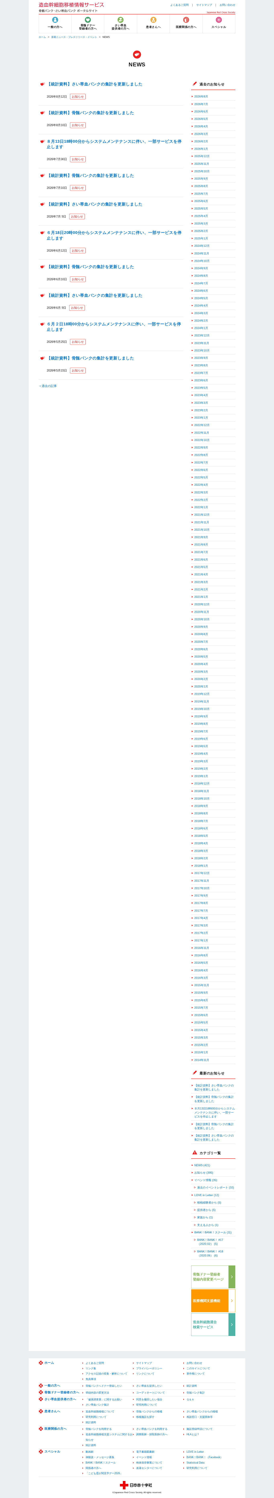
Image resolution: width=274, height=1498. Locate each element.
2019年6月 (201, 738)
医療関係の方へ (56, 1428)
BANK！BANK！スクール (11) (213, 1232)
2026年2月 (201, 141)
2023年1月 (201, 417)
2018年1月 (201, 865)
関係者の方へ (93, 1468)
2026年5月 (201, 118)
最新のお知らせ (212, 1073)
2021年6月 (201, 559)
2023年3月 (201, 402)
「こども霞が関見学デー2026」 (104, 1473)
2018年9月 (201, 806)
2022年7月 (201, 462)
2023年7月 (201, 372)
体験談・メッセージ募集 (100, 1457)
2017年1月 (201, 940)
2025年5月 (201, 208)
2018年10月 (202, 798)
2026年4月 (201, 126)
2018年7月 (201, 821)
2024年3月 (201, 313)
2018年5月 (201, 835)
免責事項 (91, 1379)
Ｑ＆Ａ (190, 1399)
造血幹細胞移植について (100, 1411)
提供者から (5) (206, 1210)
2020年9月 (201, 626)
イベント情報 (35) (205, 1180)
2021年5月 (201, 567)
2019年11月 (201, 701)
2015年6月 (201, 1015)
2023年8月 (201, 365)
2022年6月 (201, 470)
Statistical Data (195, 1462)
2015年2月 (201, 1045)
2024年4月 (201, 305)
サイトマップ (204, 4)
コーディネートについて (150, 1392)
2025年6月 (201, 201)
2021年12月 (202, 514)
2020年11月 (201, 611)
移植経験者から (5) (209, 1202)
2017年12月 (202, 873)
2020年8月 (201, 634)
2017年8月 (201, 903)
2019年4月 (201, 753)
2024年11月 (201, 253)
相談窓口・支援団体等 (200, 1416)
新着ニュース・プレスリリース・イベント (74, 37)
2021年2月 (201, 589)
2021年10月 (202, 529)
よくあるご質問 (179, 4)
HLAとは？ (193, 1434)
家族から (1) (205, 1217)
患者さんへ (52, 1411)
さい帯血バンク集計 (97, 1404)
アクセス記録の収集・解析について (106, 1373)
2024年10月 (202, 260)
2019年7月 (201, 731)
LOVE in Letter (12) (206, 1195)
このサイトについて (198, 1368)
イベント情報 (144, 1457)
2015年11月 (201, 985)
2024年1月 (201, 328)
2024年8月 (201, 275)
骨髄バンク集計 (196, 1392)
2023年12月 (202, 335)
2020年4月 (201, 664)
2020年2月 (201, 679)
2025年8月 (201, 186)
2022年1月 (201, 507)
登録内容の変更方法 (97, 1392)
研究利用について (146, 1404)
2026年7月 (201, 104)
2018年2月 (201, 858)
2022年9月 (201, 447)
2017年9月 (201, 895)
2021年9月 (201, 537)
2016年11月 (201, 947)
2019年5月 (201, 746)
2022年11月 (201, 432)
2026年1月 (201, 148)
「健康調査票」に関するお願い (104, 1399)
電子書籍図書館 (145, 1451)
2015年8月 (201, 1000)
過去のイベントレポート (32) (215, 1187)
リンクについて (145, 1373)
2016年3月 (201, 977)
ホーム (42, 37)
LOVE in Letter (195, 1451)
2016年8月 (201, 955)
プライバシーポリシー (149, 1368)
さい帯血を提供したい (149, 1385)
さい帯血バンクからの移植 (202, 1411)
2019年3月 (201, 761)
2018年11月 (201, 791)
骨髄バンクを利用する (99, 1428)
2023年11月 (201, 343)
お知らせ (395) (203, 1172)
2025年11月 (201, 163)
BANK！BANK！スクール (101, 1462)
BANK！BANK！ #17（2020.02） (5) (210, 1241)
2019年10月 (202, 709)
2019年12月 (202, 693)
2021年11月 (201, 522)
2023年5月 (201, 387)
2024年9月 (201, 268)
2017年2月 (201, 932)
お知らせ (78, 96)
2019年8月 (201, 723)
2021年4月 (201, 574)
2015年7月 (201, 1007)
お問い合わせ (227, 4)
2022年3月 (201, 492)
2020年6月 (201, 649)
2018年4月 (201, 843)
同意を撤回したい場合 (149, 1399)
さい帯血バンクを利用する (151, 1428)
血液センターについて (149, 1468)
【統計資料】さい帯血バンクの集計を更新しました (94, 84)
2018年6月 (201, 828)
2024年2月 (201, 320)
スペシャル (52, 1451)
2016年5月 (201, 962)
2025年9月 (201, 178)
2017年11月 (201, 880)
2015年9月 (201, 992)
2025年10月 (202, 171)
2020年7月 (201, 641)
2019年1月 (201, 776)
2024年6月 (201, 290)
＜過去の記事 (48, 386)
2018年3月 (201, 850)
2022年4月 (201, 484)
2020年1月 (201, 686)
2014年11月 (201, 1060)
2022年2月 (201, 499)
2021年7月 (201, 552)
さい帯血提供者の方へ (60, 1399)
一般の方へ (52, 1385)
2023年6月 (201, 380)
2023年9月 (201, 357)
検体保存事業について (149, 1462)
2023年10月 (202, 350)
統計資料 (192, 1385)
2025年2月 (201, 231)
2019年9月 (201, 716)
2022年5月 (201, 477)
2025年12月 (202, 156)
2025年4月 (201, 216)
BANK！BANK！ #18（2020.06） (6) (210, 1253)
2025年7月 (201, 193)
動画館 (89, 1451)
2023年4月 (201, 395)
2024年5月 (201, 298)
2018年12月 (202, 783)
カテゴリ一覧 (210, 1153)
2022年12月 (202, 425)
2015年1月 (201, 1052)
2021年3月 (201, 582)
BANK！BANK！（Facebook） (205, 1457)
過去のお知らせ (212, 84)
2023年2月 (201, 410)
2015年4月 (201, 1030)
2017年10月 (202, 888)
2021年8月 (201, 544)
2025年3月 (201, 223)
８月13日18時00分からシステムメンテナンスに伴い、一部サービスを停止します (214, 1112)
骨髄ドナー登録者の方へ (62, 1392)
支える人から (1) (207, 1225)
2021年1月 (201, 596)
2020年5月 (201, 656)
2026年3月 (201, 134)
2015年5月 (201, 1022)
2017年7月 (201, 910)
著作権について (196, 1373)
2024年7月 (201, 283)
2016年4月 (201, 970)
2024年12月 (202, 245)
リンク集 (91, 1368)
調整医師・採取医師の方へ (151, 1434)
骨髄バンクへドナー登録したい (104, 1385)
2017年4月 (201, 918)
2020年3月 (201, 671)
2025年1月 (201, 238)
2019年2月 (201, 768)
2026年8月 (201, 96)
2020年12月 (202, 604)
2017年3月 (201, 925)
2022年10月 (202, 440)
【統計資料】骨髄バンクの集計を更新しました (90, 112)
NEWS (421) (202, 1165)
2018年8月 (201, 813)
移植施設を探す (145, 1416)
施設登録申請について (200, 1428)
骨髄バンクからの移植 (149, 1411)
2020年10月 (202, 619)
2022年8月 (201, 454)
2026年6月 (201, 111)
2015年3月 (201, 1037)
